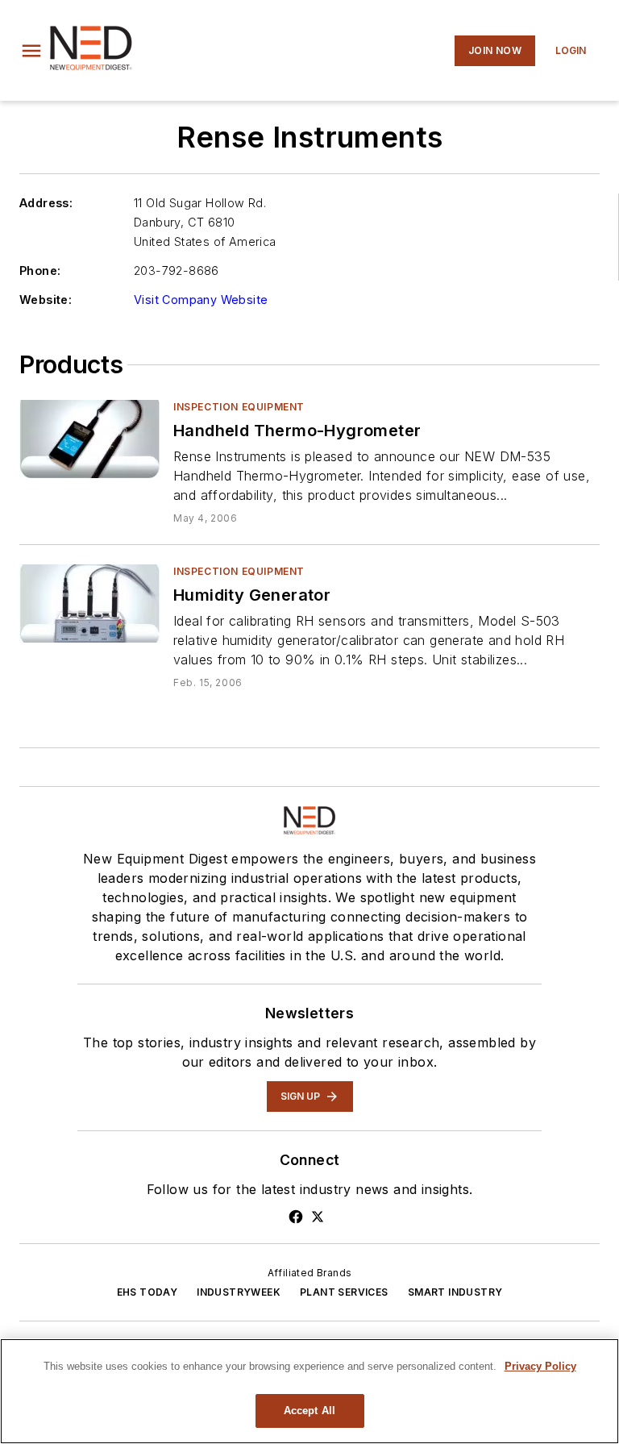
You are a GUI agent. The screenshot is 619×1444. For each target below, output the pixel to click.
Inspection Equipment (239, 407)
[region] (309, 1391)
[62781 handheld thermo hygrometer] (89, 439)
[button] (31, 51)
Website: (45, 299)
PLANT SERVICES (344, 1292)
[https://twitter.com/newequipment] (318, 1217)
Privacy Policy (540, 1366)
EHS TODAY (147, 1292)
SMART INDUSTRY (455, 1292)
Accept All (309, 1410)
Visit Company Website (201, 299)
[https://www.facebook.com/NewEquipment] (296, 1217)
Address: (46, 203)
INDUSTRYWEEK (238, 1292)
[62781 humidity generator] (89, 603)
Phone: (39, 270)
